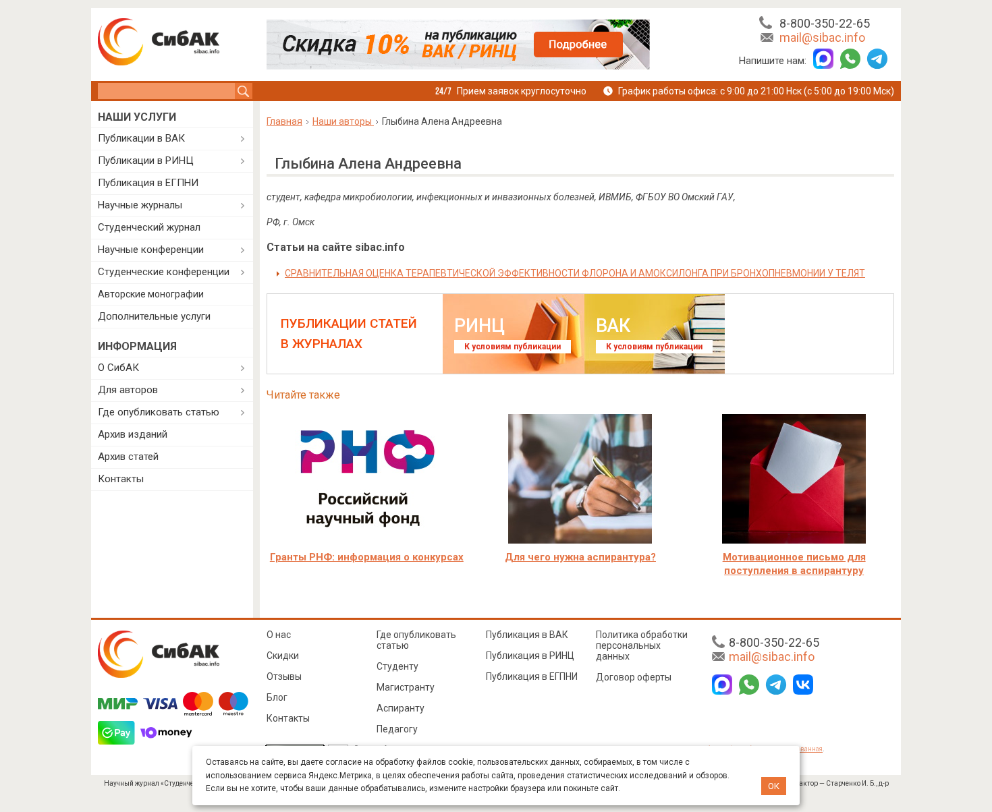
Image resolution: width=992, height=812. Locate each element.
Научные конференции (151, 249)
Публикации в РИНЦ (146, 160)
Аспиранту (400, 708)
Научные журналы (140, 205)
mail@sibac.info (822, 37)
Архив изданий (132, 434)
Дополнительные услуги (154, 316)
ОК (773, 786)
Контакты (121, 479)
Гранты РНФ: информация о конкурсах (367, 557)
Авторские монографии (151, 294)
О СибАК (118, 367)
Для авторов (128, 390)
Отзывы (284, 676)
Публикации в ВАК (141, 138)
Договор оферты (633, 677)
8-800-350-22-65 (824, 23)
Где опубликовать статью (158, 412)
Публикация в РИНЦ (530, 655)
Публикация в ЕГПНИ (148, 183)
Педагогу (397, 729)
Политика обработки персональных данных (642, 645)
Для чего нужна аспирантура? (580, 557)
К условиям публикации (512, 346)
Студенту (397, 666)
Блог (277, 697)
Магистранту (406, 687)
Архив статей (128, 457)
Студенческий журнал (149, 227)
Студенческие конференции (163, 272)
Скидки (283, 655)
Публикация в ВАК (527, 634)
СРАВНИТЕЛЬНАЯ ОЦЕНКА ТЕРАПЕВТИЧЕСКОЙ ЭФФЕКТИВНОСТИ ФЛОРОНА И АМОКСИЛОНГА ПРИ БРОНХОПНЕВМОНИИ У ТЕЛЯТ (575, 273)
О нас (279, 634)
